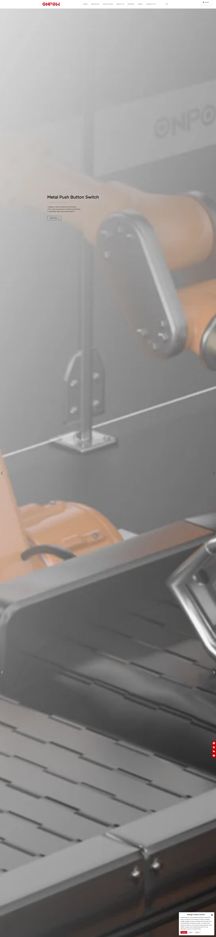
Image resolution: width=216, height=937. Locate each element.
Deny (190, 932)
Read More (53, 218)
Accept (184, 932)
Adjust (197, 932)
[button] (2, 473)
